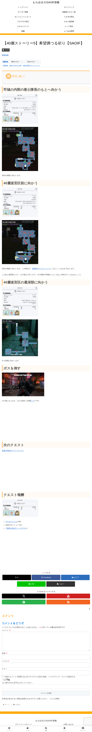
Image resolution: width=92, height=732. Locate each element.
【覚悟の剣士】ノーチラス (15, 528)
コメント (6, 630)
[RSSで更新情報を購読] (68, 602)
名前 (4, 653)
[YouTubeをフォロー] (68, 596)
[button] (60, 584)
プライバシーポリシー (23, 724)
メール (5, 661)
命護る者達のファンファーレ (31, 65)
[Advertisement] (46, 422)
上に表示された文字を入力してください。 (18, 683)
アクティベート (45, 269)
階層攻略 (5, 55)
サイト (4, 669)
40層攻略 (5, 65)
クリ (32, 401)
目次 (14, 76)
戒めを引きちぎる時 (15, 65)
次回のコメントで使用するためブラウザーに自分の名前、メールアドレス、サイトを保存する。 (41, 677)
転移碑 (34, 269)
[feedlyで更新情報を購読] (24, 602)
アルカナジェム (11, 522)
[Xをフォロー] (24, 596)
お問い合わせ (68, 724)
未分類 (7, 50)
